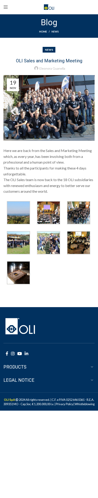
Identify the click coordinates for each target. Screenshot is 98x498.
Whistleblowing (85, 404)
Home (43, 31)
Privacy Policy (64, 404)
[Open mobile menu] (5, 7)
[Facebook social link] (7, 353)
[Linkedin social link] (26, 353)
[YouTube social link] (19, 353)
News (55, 31)
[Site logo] (49, 6)
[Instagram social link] (13, 353)
